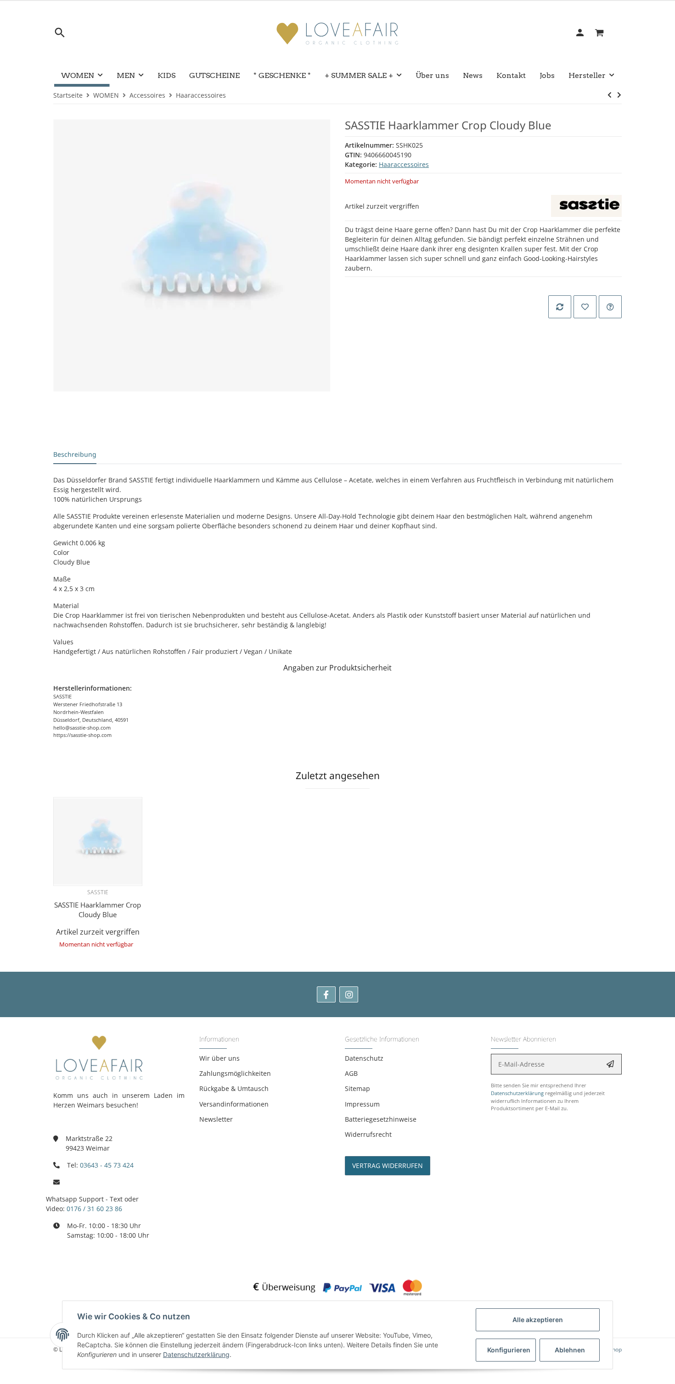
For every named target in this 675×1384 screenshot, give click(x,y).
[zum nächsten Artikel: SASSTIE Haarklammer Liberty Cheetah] (619, 95)
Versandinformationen (234, 1104)
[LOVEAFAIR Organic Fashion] (337, 33)
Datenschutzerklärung (517, 1093)
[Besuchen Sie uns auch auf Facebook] (326, 994)
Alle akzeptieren (537, 1319)
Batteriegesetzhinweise (380, 1119)
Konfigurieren (508, 1350)
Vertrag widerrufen (387, 1165)
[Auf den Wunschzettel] (585, 306)
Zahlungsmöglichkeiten (235, 1073)
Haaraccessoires (404, 164)
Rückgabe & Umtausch (234, 1088)
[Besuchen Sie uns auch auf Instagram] (348, 994)
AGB (351, 1073)
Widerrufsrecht (368, 1134)
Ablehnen (570, 1350)
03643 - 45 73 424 (107, 1165)
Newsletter (216, 1119)
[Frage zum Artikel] (610, 306)
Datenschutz (364, 1058)
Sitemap (357, 1088)
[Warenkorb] (605, 32)
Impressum (362, 1104)
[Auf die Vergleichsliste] (559, 306)
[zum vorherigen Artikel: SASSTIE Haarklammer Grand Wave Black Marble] (609, 95)
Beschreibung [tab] (74, 454)
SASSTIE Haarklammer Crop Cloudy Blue (97, 909)
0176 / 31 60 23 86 (94, 1208)
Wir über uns (219, 1058)
